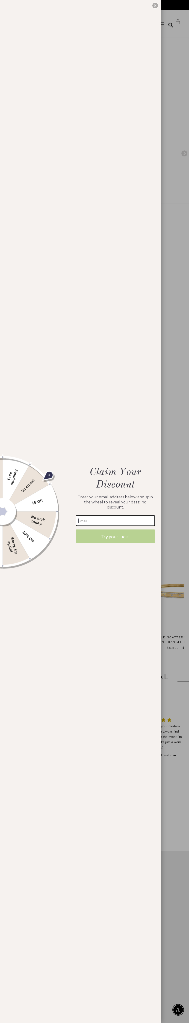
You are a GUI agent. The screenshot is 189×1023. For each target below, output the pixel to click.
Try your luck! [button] (115, 536)
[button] (155, 5)
